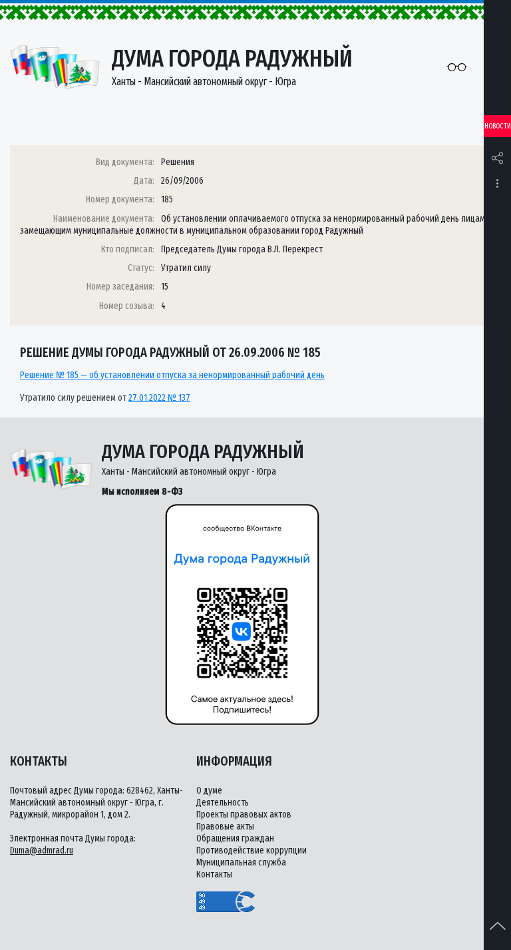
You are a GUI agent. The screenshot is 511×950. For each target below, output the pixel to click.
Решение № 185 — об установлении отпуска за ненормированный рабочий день (172, 375)
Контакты (214, 874)
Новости (497, 126)
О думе (209, 790)
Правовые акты (225, 826)
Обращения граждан (235, 838)
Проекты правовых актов (243, 814)
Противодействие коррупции (251, 850)
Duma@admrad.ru (41, 850)
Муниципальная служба (241, 862)
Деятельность (222, 802)
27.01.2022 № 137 (159, 397)
